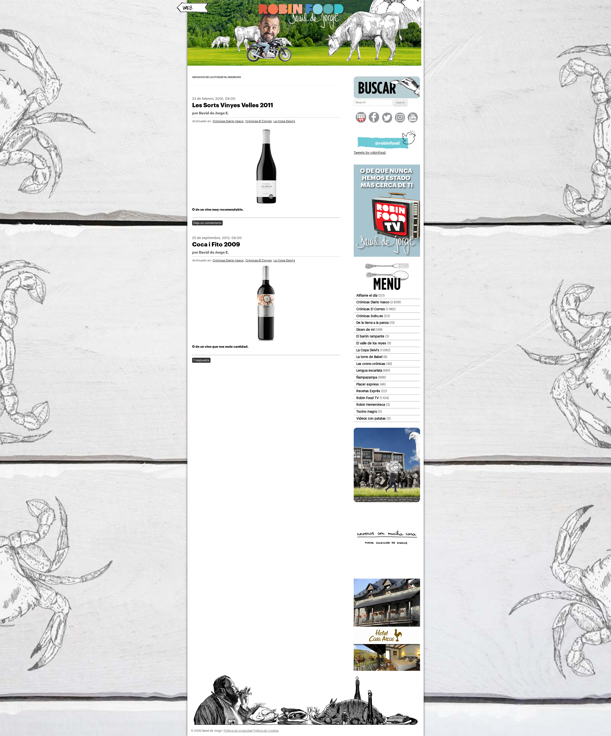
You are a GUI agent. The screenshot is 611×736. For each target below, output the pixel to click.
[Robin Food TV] (387, 255)
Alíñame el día (366, 295)
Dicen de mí (365, 329)
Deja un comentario (207, 222)
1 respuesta (201, 360)
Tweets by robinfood (370, 153)
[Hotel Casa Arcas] (387, 670)
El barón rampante (370, 336)
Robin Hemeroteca (370, 404)
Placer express (367, 384)
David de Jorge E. (214, 113)
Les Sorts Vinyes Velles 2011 (232, 105)
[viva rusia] (387, 501)
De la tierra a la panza (372, 322)
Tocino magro (366, 411)
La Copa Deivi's (284, 121)
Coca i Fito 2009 (216, 244)
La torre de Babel (369, 356)
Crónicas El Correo (258, 121)
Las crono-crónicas (370, 363)
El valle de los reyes (371, 343)
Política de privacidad (238, 730)
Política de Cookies (266, 730)
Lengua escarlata (369, 370)
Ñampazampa (366, 377)
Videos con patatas (371, 418)
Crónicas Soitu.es (369, 316)
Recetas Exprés (368, 391)
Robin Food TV (367, 398)
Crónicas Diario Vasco (228, 121)
